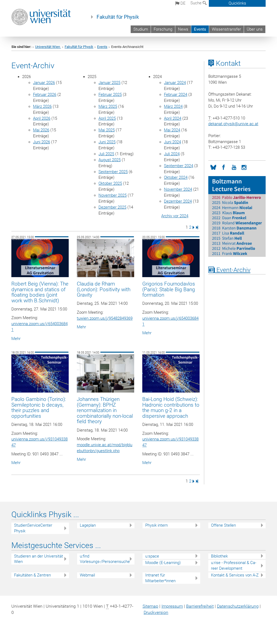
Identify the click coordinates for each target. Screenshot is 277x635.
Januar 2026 (44, 82)
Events (200, 29)
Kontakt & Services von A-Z (235, 575)
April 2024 (172, 118)
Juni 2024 (172, 142)
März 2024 (173, 106)
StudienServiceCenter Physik (33, 528)
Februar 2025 (110, 94)
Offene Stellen (223, 525)
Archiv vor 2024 (174, 215)
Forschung (163, 29)
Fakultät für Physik (118, 17)
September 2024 (178, 165)
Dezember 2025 (112, 207)
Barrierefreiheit (200, 606)
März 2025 (107, 106)
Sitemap (150, 606)
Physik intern (156, 525)
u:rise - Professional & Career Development (233, 565)
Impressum (172, 606)
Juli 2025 (106, 153)
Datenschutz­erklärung (238, 606)
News (183, 29)
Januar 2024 (175, 82)
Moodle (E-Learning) (163, 562)
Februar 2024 (175, 94)
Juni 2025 (107, 142)
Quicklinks (237, 3)
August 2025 (109, 159)
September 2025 (113, 171)
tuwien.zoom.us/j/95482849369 (105, 318)
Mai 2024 (172, 130)
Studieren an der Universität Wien (38, 559)
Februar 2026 (44, 94)
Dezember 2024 (178, 201)
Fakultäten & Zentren (32, 575)
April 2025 (107, 118)
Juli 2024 (172, 153)
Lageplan (88, 525)
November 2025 (112, 195)
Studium (140, 29)
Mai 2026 (41, 130)
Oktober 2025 (110, 183)
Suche (196, 3)
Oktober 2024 (175, 177)
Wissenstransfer (226, 29)
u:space (152, 556)
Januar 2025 (109, 82)
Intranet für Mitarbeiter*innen (160, 578)
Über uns (255, 29)
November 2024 (178, 189)
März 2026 (42, 106)
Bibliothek (219, 556)
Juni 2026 (41, 142)
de (182, 3)
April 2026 (41, 118)
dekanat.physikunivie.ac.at (233, 123)
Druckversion (156, 612)
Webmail (87, 575)
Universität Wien (48, 47)
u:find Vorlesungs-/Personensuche (105, 559)
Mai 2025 (106, 130)
